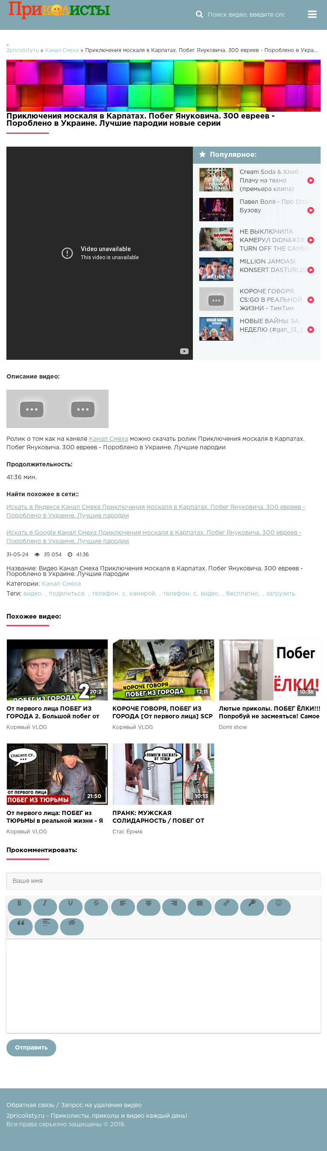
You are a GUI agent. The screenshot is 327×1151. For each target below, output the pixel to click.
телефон (105, 593)
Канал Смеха (108, 439)
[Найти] (199, 14)
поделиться (66, 593)
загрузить (280, 593)
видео (32, 593)
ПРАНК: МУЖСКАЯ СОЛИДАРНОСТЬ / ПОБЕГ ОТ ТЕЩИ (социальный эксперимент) (158, 818)
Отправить (31, 1047)
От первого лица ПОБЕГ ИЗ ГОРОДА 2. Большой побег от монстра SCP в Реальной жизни (54, 713)
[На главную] (59, 15)
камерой (142, 593)
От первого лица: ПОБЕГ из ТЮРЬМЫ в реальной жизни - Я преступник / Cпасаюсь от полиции (54, 818)
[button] (19, 907)
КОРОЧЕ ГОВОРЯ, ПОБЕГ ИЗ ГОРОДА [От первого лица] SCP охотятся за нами (162, 713)
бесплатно (242, 593)
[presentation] (20, 907)
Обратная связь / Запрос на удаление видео (74, 1105)
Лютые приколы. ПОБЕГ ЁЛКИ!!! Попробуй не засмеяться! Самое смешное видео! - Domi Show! (270, 713)
